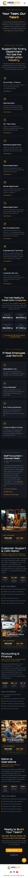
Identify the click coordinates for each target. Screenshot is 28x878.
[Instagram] (14, 872)
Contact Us (14, 855)
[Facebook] (11, 872)
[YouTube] (17, 872)
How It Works (12, 850)
